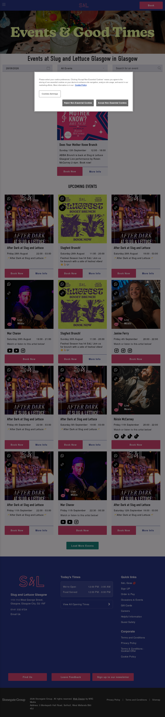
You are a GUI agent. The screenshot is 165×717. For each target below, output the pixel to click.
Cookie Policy (81, 85)
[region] (83, 92)
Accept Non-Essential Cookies (112, 102)
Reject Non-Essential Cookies (78, 102)
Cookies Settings (50, 93)
